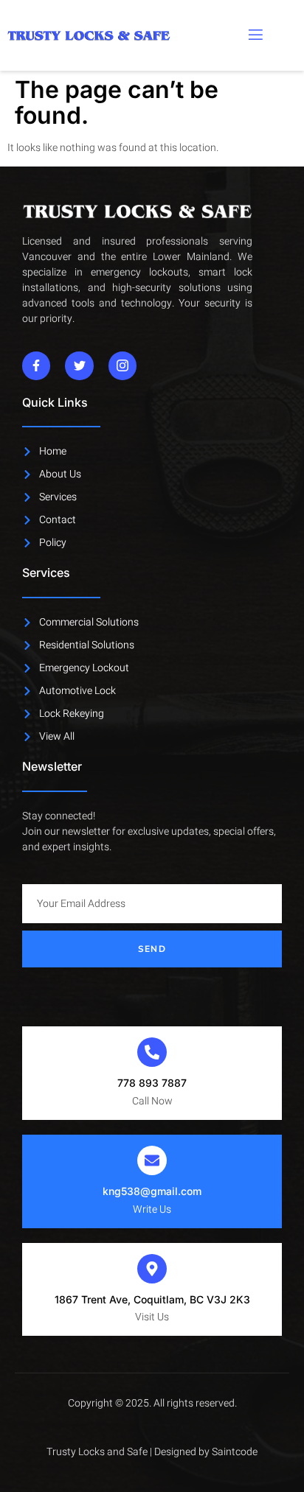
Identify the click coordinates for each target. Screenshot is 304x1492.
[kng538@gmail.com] (152, 1160)
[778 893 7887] (152, 1052)
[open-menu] (254, 35)
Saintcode (235, 1452)
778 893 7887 (152, 1082)
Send (152, 949)
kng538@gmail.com (152, 1191)
